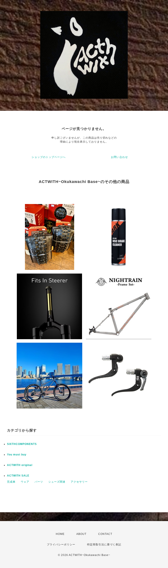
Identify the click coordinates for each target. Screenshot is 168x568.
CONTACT (105, 534)
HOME (60, 534)
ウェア (25, 481)
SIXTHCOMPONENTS (22, 444)
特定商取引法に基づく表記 (104, 544)
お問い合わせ (119, 157)
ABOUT (81, 534)
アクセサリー (79, 481)
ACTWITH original (19, 465)
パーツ (39, 481)
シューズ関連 (56, 481)
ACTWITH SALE (18, 475)
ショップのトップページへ (49, 157)
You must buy (16, 454)
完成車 (11, 481)
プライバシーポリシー (61, 544)
